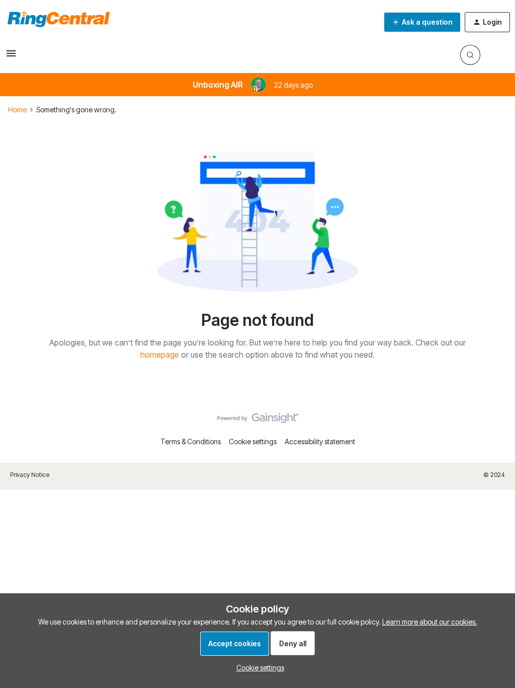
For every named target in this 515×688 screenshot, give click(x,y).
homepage (159, 355)
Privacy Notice (29, 474)
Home (17, 109)
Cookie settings (253, 441)
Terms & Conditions (190, 441)
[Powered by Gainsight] (257, 420)
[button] (11, 56)
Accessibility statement (320, 441)
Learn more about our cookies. (429, 621)
